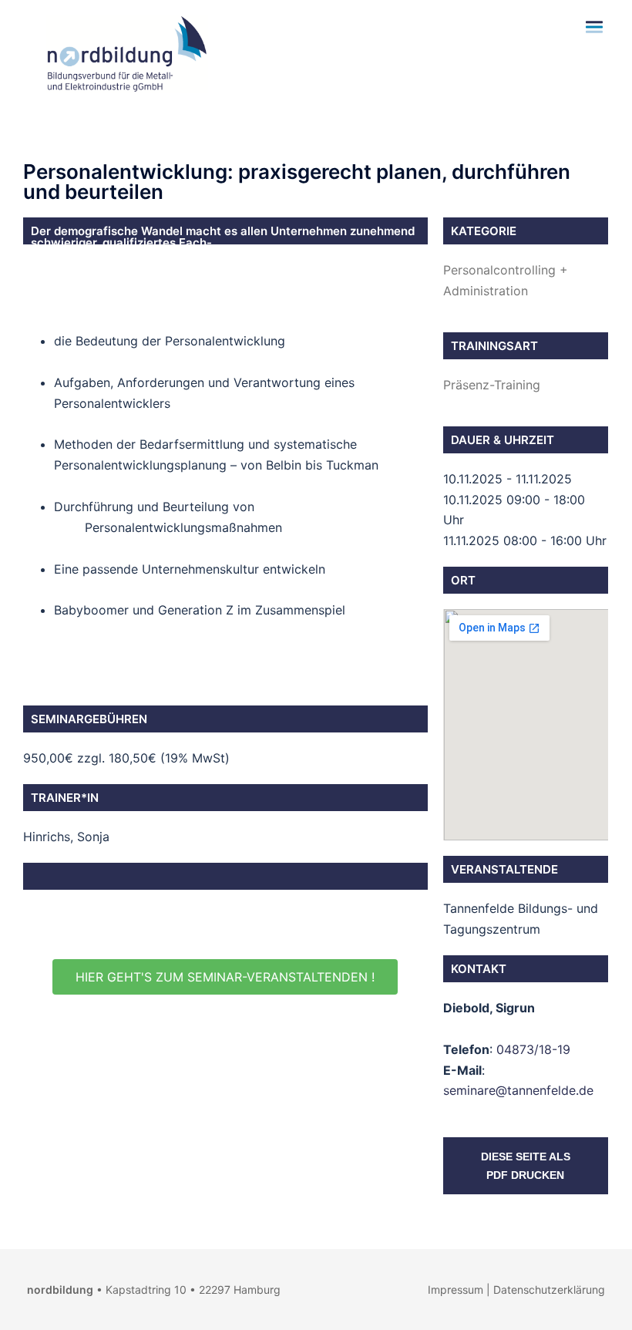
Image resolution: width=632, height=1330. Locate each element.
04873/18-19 (533, 1049)
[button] (225, 977)
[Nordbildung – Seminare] (123, 52)
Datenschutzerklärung (549, 1289)
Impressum (455, 1289)
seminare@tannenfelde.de (518, 1090)
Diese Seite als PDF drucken (525, 1165)
